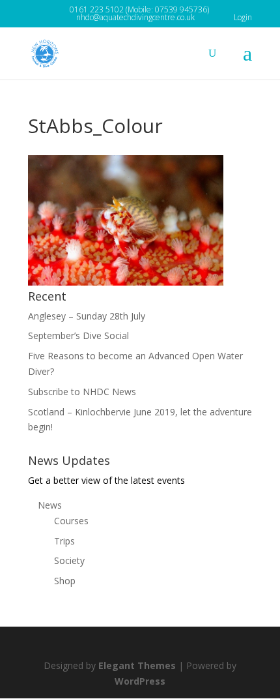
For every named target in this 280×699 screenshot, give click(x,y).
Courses (71, 520)
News (50, 505)
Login (243, 17)
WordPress (140, 681)
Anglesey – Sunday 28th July (86, 316)
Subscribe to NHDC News (82, 391)
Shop (65, 580)
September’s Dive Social (78, 335)
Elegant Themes (137, 665)
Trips (64, 541)
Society (69, 560)
